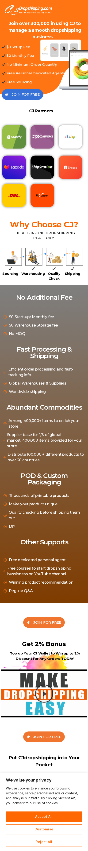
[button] (44, 693)
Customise (43, 829)
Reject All (44, 842)
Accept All (44, 816)
